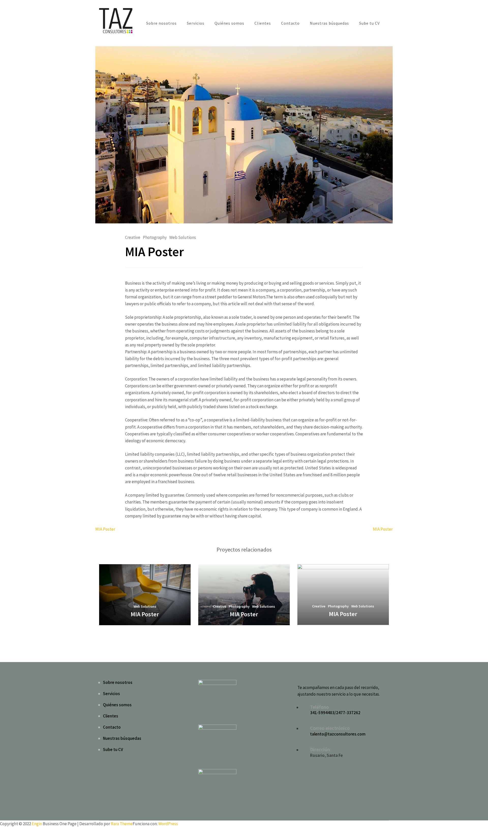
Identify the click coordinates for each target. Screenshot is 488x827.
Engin (37, 823)
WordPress (168, 823)
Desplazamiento (454, 816)
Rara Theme (122, 823)
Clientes (262, 23)
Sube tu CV (369, 23)
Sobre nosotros (161, 23)
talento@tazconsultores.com (337, 734)
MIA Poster (105, 529)
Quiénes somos (229, 23)
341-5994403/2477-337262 (335, 712)
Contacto (290, 23)
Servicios (195, 23)
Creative (132, 237)
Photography (155, 237)
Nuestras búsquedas (329, 23)
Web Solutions (182, 237)
